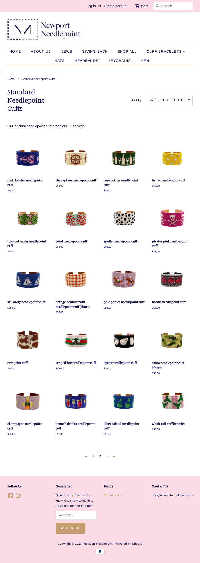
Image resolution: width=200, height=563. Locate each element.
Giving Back (95, 51)
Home (15, 51)
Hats (60, 61)
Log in (91, 6)
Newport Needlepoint (98, 543)
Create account (116, 6)
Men (144, 61)
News (66, 51)
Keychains (119, 61)
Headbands (87, 61)
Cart (144, 6)
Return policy (113, 495)
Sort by (136, 100)
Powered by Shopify (128, 543)
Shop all (127, 51)
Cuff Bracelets (165, 51)
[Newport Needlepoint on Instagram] (18, 496)
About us (41, 51)
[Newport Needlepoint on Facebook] (10, 496)
